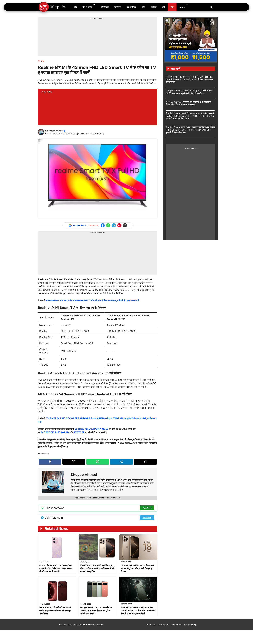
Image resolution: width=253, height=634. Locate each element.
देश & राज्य (87, 7)
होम (75, 7)
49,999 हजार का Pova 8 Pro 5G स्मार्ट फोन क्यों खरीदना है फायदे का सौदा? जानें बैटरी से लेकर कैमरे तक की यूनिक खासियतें (138, 610)
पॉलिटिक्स (105, 7)
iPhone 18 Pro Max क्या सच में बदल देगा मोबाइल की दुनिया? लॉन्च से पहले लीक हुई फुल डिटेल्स (137, 568)
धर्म (163, 7)
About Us (151, 624)
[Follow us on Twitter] (125, 225)
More (182, 7)
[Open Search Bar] (211, 7)
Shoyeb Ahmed (56, 131)
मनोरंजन (117, 7)
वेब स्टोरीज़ (131, 7)
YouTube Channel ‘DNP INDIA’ (91, 428)
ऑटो (143, 7)
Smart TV (44, 454)
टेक (172, 7)
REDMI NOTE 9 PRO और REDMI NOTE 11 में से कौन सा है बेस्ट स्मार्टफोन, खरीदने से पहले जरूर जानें (92, 300)
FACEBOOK (47, 432)
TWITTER (79, 432)
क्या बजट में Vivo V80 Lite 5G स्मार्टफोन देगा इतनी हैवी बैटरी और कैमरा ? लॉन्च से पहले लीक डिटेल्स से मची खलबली (55, 568)
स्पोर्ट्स (153, 7)
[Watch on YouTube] (119, 225)
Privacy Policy (190, 624)
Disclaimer (176, 624)
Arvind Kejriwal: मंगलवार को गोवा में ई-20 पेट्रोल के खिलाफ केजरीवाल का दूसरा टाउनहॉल (188, 103)
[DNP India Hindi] (52, 7)
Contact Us (163, 624)
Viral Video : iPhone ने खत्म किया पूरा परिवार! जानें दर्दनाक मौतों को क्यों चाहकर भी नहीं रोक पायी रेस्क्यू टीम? (97, 568)
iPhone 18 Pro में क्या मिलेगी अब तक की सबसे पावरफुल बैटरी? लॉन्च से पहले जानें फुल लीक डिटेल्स (55, 610)
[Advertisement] (91, 26)
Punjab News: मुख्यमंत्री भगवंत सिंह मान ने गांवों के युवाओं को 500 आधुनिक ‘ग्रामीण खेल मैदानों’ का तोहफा (189, 92)
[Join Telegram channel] (114, 225)
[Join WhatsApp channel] (108, 225)
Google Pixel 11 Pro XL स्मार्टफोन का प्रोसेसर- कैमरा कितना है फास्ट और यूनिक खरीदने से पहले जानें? (96, 610)
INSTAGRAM (62, 432)
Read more (46, 91)
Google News (79, 225)
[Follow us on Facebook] (103, 225)
